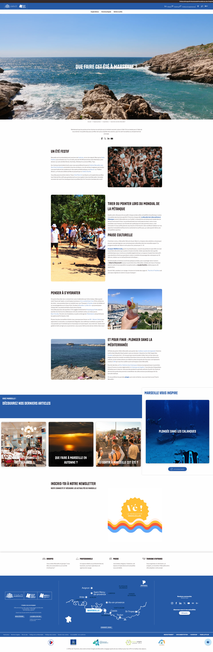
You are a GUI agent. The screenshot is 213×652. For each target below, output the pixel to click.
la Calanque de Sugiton (137, 367)
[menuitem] (15, 6)
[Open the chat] (208, 642)
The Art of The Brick (154, 270)
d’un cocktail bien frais (87, 301)
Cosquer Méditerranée (115, 249)
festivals (81, 157)
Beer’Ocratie (55, 314)
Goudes (110, 355)
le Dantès (90, 303)
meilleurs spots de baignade (146, 351)
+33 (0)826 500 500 (35, 616)
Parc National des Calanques (128, 365)
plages (127, 377)
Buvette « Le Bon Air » (85, 305)
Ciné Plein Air (78, 175)
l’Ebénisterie (90, 314)
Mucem (92, 169)
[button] (202, 6)
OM (114, 361)
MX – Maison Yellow (95, 319)
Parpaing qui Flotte (92, 309)
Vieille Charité (86, 171)
